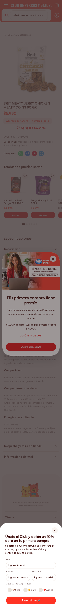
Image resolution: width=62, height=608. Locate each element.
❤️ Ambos (48, 590)
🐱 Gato (32, 590)
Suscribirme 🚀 (31, 600)
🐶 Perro (16, 590)
